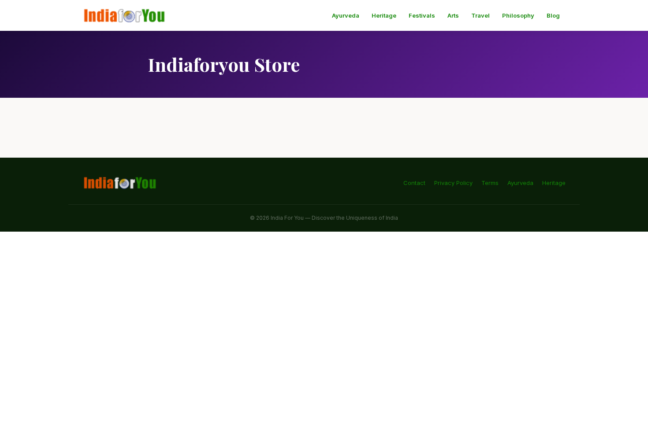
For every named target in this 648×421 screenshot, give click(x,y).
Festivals (422, 15)
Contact (414, 182)
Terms (490, 182)
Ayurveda (345, 15)
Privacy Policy (453, 182)
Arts (453, 15)
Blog (553, 15)
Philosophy (518, 15)
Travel (480, 15)
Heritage (384, 15)
